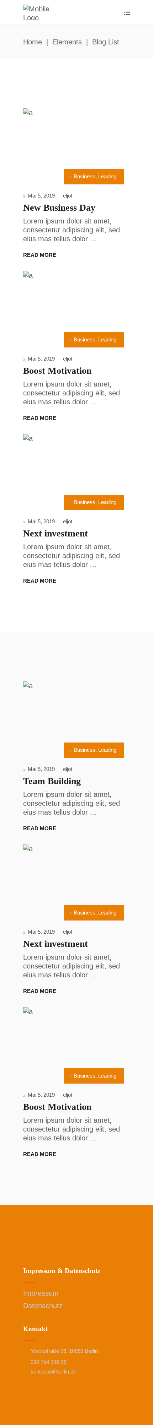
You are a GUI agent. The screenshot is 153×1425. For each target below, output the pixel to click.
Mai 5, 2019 (41, 196)
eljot (67, 196)
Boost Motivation (57, 371)
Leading (107, 176)
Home (32, 42)
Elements (67, 42)
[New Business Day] (76, 144)
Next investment (55, 533)
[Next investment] (76, 470)
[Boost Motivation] (76, 307)
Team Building (52, 781)
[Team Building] (76, 717)
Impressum (41, 1293)
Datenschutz (43, 1306)
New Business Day (59, 208)
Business (84, 176)
